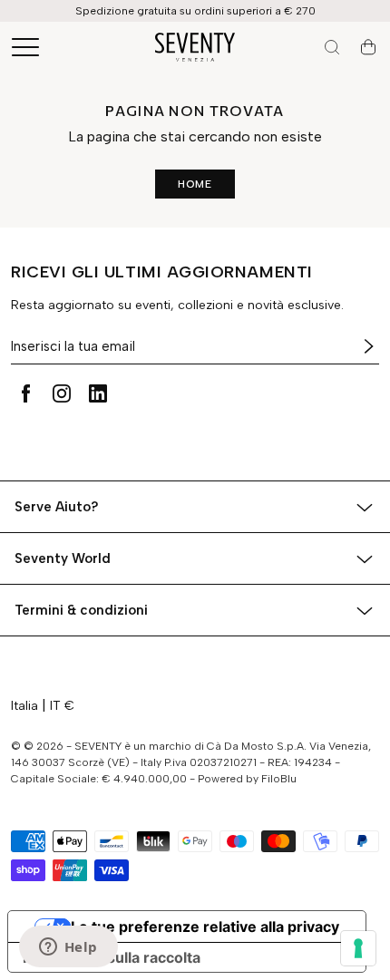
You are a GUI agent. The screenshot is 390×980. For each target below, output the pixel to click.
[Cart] (368, 47)
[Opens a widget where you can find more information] (68, 948)
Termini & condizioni (81, 610)
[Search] (332, 47)
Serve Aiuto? (57, 507)
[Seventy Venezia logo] (195, 47)
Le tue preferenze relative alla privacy (205, 926)
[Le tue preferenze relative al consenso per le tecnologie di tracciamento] (358, 948)
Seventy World (63, 558)
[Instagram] (61, 393)
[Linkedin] (97, 393)
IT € (62, 705)
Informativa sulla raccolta (111, 957)
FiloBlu (279, 778)
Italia (24, 705)
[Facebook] (25, 393)
